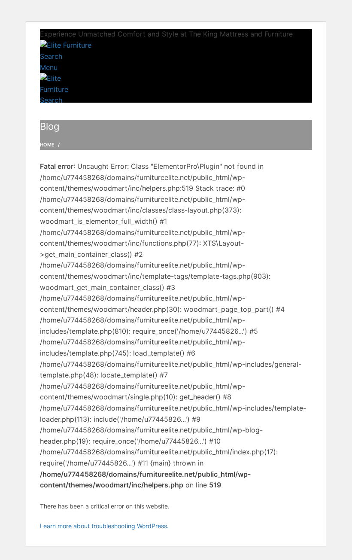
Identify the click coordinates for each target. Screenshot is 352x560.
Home (47, 145)
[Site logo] (65, 45)
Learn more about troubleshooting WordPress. (104, 526)
